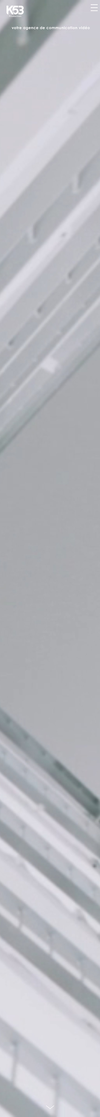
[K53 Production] (15, 11)
